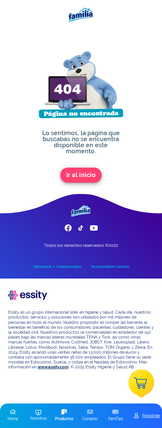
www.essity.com (53, 367)
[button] (13, 415)
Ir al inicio (81, 175)
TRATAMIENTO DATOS (110, 267)
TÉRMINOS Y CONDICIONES (57, 267)
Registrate (151, 415)
